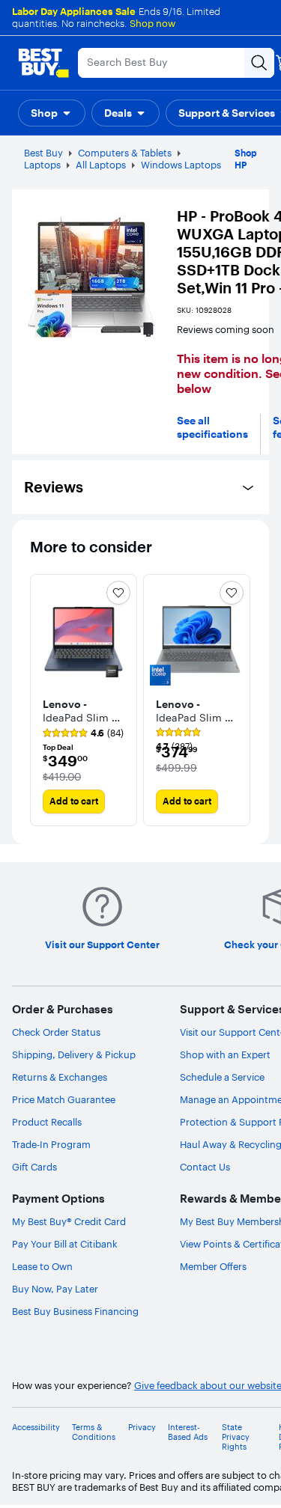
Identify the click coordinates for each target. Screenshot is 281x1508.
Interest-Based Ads (188, 1432)
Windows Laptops (181, 165)
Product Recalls (47, 1122)
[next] (239, 700)
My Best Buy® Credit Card (69, 1221)
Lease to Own (42, 1266)
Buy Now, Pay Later (55, 1289)
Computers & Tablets (125, 153)
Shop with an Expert (225, 1054)
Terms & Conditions (93, 1432)
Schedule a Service (222, 1077)
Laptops (42, 165)
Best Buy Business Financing (75, 1311)
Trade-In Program (51, 1144)
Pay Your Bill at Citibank (65, 1244)
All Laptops (101, 165)
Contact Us (205, 1167)
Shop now (152, 23)
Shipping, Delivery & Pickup (74, 1054)
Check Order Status (56, 1032)
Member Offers (213, 1266)
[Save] (118, 593)
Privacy (142, 1427)
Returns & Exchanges (59, 1077)
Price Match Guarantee (63, 1099)
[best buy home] (43, 63)
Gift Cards (34, 1167)
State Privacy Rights (236, 1437)
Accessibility (36, 1427)
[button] (51, 113)
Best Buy (43, 153)
